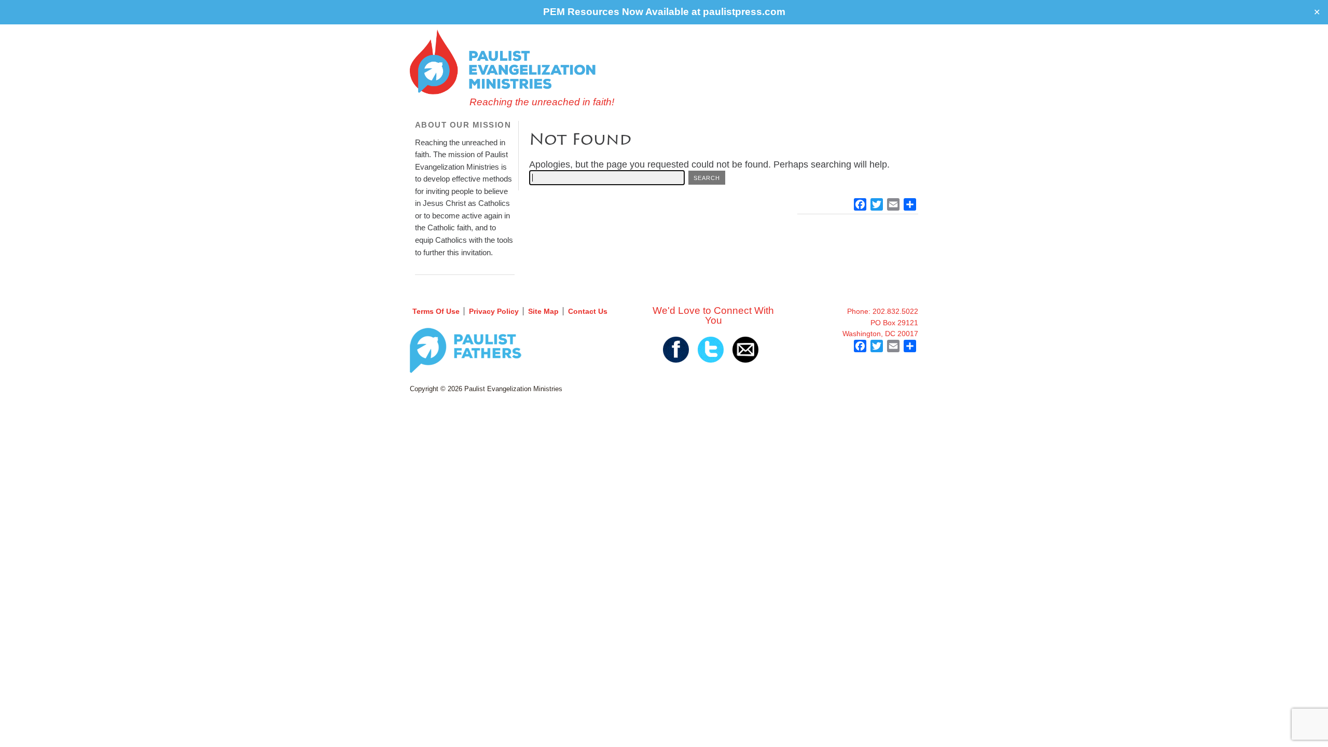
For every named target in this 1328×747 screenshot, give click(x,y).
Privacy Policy (494, 311)
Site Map (543, 311)
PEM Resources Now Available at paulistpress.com (664, 11)
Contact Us (587, 311)
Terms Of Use (436, 311)
